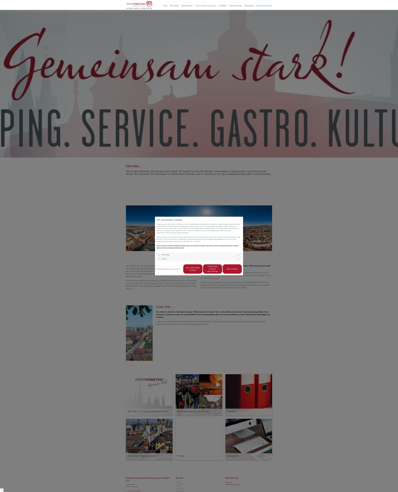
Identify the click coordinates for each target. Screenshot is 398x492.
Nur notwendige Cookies (193, 269)
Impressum (176, 269)
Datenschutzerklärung (163, 269)
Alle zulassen (232, 269)
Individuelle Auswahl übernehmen (212, 268)
